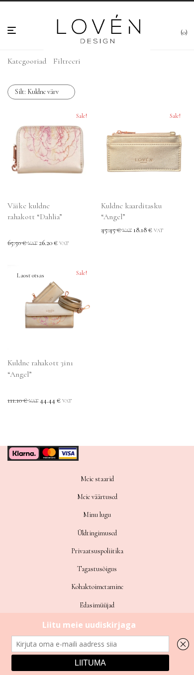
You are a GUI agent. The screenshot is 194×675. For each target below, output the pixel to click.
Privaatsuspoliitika (97, 551)
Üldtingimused (97, 533)
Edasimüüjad (97, 605)
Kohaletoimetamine (97, 587)
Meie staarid (97, 479)
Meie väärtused (97, 497)
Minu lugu (97, 514)
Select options (22, 243)
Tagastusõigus (97, 569)
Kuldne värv (37, 91)
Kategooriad (26, 61)
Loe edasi (16, 401)
